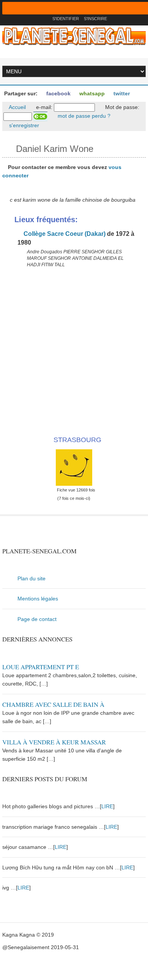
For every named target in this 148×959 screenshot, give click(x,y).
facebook (58, 93)
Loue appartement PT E (40, 666)
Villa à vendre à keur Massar (54, 742)
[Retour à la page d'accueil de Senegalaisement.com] (44, 18)
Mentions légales (37, 599)
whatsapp (91, 93)
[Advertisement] (74, 350)
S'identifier (65, 18)
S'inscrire (95, 18)
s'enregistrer (23, 125)
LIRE (107, 806)
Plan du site (31, 578)
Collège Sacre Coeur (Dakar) (63, 234)
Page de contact (37, 619)
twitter (121, 93)
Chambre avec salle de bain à (53, 704)
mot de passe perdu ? (83, 116)
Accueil (17, 107)
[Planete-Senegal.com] (74, 36)
